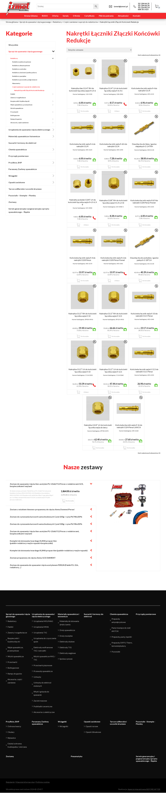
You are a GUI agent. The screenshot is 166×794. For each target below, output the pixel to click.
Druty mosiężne (66, 636)
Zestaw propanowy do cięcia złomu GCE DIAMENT (33, 558)
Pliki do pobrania (106, 16)
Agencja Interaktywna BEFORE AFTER (144, 789)
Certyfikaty (89, 16)
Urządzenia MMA (41, 627)
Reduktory (57, 22)
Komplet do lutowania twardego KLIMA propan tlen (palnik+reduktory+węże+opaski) (48, 550)
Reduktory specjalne (19, 76)
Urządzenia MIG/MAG (43, 621)
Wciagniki (64, 726)
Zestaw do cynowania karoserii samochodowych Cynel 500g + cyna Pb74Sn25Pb (46, 524)
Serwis (66, 16)
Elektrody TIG (66, 647)
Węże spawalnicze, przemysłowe (21, 105)
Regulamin (10, 782)
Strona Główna (31, 16)
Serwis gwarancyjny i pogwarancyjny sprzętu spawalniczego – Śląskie (29, 210)
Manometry (16, 83)
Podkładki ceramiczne (43, 706)
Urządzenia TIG (40, 632)
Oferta (55, 16)
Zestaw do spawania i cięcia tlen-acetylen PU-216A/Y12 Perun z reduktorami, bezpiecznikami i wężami (44, 532)
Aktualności (123, 16)
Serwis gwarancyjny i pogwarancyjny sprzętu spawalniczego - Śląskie (146, 758)
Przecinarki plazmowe (43, 665)
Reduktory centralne (19, 69)
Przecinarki (14, 112)
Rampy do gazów (16, 119)
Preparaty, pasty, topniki (122, 637)
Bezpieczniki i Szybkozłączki (19, 101)
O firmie (76, 16)
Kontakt (136, 16)
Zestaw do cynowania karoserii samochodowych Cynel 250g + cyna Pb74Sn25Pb (46, 517)
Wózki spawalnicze (16, 108)
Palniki (12, 94)
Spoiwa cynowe (66, 659)
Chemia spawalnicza (18, 149)
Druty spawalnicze (67, 630)
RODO (45, 16)
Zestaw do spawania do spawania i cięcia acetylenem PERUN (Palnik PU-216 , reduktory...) (44, 566)
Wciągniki (13, 176)
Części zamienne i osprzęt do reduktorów (81, 22)
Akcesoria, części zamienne (19, 123)
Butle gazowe (15, 115)
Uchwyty (37, 677)
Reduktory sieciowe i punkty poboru (24, 72)
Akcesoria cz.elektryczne (44, 712)
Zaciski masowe (40, 701)
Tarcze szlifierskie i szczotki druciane (25, 189)
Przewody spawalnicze (43, 671)
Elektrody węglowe (68, 653)
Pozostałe (116, 651)
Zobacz (116, 111)
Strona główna (12, 22)
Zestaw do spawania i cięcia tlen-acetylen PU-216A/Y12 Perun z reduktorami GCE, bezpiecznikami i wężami (46, 485)
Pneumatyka (76, 756)
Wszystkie (13, 45)
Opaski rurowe (92, 726)
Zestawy (13, 202)
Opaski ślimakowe (93, 732)
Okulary (11, 732)
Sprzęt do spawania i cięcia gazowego (35, 22)
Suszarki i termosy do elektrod (22, 143)
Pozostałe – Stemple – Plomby (22, 195)
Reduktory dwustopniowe (21, 65)
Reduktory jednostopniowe (21, 62)
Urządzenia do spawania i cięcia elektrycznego (29, 129)
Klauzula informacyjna (25, 782)
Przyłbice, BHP (15, 162)
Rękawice (12, 738)
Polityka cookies (43, 782)
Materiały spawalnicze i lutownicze (24, 136)
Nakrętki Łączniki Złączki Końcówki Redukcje (29, 90)
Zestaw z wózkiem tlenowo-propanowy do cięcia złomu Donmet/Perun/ (42, 509)
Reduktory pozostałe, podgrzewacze (24, 80)
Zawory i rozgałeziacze (18, 97)
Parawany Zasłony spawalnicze (23, 169)
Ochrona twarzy (14, 726)
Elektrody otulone (67, 641)
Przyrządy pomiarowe (19, 156)
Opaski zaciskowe (17, 182)
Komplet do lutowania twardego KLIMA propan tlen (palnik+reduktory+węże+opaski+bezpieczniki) (33, 542)
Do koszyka (85, 111)
